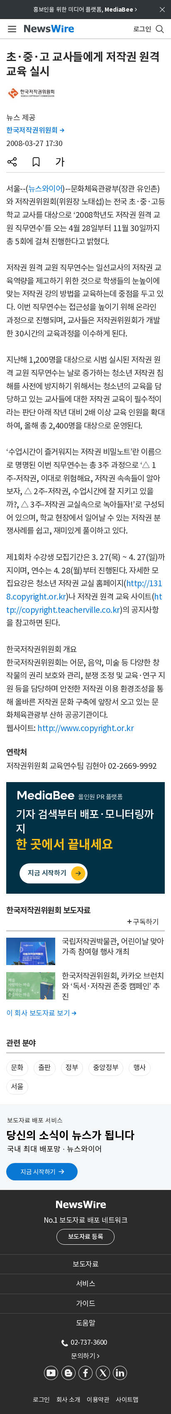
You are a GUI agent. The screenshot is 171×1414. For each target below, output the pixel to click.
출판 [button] (44, 1067)
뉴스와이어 (45, 189)
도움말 (85, 1323)
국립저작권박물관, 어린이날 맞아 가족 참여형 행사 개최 (113, 946)
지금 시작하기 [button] (38, 1172)
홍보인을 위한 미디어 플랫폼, (85, 9)
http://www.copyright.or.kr (85, 728)
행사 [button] (139, 1067)
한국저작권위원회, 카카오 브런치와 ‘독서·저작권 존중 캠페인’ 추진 (113, 986)
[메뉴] (10, 29)
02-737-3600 (89, 1342)
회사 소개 (68, 1400)
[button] (12, 161)
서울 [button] (17, 1086)
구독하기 (146, 921)
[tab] (85, 1264)
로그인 (41, 1400)
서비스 (85, 1283)
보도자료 (85, 1264)
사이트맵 (127, 1400)
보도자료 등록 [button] (85, 1237)
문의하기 (85, 1356)
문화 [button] (17, 1067)
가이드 (85, 1303)
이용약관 (98, 1400)
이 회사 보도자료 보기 (41, 1013)
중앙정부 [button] (106, 1067)
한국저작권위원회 (35, 130)
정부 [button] (72, 1067)
